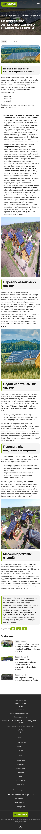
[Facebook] (12, 628)
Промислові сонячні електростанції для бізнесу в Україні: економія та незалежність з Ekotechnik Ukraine (26, 664)
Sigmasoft (22, 822)
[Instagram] (20, 731)
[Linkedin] (24, 628)
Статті (4, 41)
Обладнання (20, 807)
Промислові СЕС (20, 799)
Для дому (20, 764)
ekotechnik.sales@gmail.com (20, 713)
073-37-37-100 (20, 704)
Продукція (20, 768)
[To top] (20, 826)
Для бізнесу (20, 760)
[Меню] (38, 4)
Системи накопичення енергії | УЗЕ (20, 795)
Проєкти (20, 772)
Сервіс (20, 750)
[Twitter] (18, 628)
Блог (20, 776)
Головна (4, 15)
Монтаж (20, 746)
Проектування (20, 742)
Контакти (20, 784)
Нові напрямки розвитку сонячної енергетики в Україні (26, 679)
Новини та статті (14, 15)
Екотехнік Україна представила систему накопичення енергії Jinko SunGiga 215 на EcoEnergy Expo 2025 (27, 647)
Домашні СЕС (20, 803)
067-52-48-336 (20, 706)
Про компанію (20, 780)
